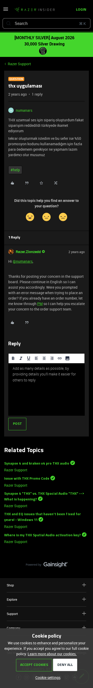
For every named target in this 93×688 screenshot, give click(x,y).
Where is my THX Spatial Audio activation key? (42, 535)
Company (13, 628)
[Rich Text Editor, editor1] (46, 389)
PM (40, 303)
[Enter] (8, 23)
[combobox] (46, 23)
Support (12, 614)
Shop (10, 585)
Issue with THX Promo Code (26, 478)
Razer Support (19, 63)
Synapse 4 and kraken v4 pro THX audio (36, 463)
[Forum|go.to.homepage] (33, 10)
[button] (6, 10)
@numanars (23, 261)
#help (15, 169)
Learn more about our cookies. (52, 653)
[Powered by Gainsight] (46, 566)
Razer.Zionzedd (28, 251)
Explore (12, 599)
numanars (24, 110)
